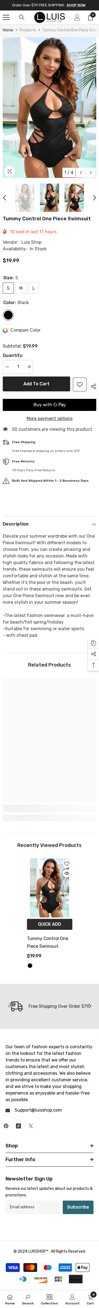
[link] (49, 808)
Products (28, 30)
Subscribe (78, 1207)
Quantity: (13, 355)
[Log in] (77, 17)
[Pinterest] (6, 1126)
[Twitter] (31, 1126)
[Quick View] (67, 873)
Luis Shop (31, 242)
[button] (81, 172)
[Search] (21, 17)
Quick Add (49, 924)
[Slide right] (89, 1006)
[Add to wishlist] (80, 384)
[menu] (6, 17)
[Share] (91, 385)
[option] (49, 107)
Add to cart (36, 383)
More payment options (50, 418)
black (30, 966)
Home (8, 30)
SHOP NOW (76, 5)
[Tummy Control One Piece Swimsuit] (49, 887)
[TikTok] (18, 1126)
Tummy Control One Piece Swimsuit (47, 942)
